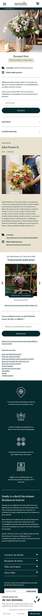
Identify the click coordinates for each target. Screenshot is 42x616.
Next (38, 31)
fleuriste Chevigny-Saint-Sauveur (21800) (18, 359)
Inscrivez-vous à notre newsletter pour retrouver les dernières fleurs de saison (20, 584)
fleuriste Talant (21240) (11, 357)
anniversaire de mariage (11, 368)
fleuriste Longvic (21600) (11, 364)
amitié (4, 373)
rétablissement (7, 376)
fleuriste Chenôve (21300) (11, 354)
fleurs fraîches (7, 366)
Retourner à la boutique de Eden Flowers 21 (21, 305)
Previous (4, 31)
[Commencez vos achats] (38, 4)
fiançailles (6, 371)
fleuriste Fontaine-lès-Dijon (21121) (15, 361)
